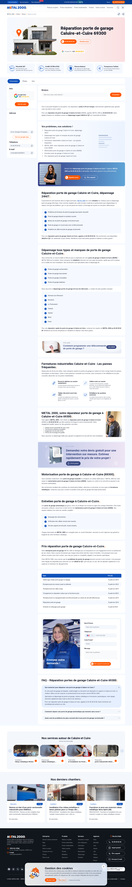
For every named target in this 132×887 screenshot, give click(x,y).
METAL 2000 (10, 14)
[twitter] (18, 869)
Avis (33, 81)
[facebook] (9, 869)
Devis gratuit (74, 463)
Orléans (95, 857)
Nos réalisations (35, 2)
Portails (91, 7)
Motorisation (81, 851)
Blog (44, 842)
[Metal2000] (17, 7)
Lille (94, 851)
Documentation (12, 2)
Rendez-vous (84, 41)
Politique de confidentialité (110, 879)
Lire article (111, 347)
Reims (95, 854)
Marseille (96, 842)
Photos (25, 81)
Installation (81, 848)
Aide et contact (47, 848)
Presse (45, 854)
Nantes (95, 848)
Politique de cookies (74, 880)
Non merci (62, 880)
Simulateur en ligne (83, 839)
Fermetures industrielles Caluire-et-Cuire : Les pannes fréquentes (62, 142)
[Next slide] (122, 750)
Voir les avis (22, 104)
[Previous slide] (9, 750)
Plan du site (46, 857)
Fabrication (81, 845)
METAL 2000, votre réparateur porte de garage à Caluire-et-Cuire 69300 (64, 147)
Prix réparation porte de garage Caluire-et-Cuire (60, 156)
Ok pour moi (50, 880)
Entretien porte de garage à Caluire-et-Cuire (59, 153)
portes (18, 14)
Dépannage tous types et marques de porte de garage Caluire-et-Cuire (62, 137)
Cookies (122, 879)
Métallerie (64, 854)
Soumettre (115, 94)
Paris (94, 839)
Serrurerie (110, 7)
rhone (24, 14)
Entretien (80, 857)
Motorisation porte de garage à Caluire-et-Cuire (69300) (63, 151)
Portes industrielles (66, 7)
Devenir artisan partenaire (50, 839)
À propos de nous (48, 851)
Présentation (14, 81)
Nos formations (24, 2)
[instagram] (13, 869)
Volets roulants (100, 7)
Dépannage (81, 854)
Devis (108, 2)
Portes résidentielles (80, 7)
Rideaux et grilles (52, 7)
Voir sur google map (22, 137)
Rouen (95, 860)
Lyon (94, 845)
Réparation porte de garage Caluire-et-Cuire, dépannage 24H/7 (63, 132)
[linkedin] (22, 869)
